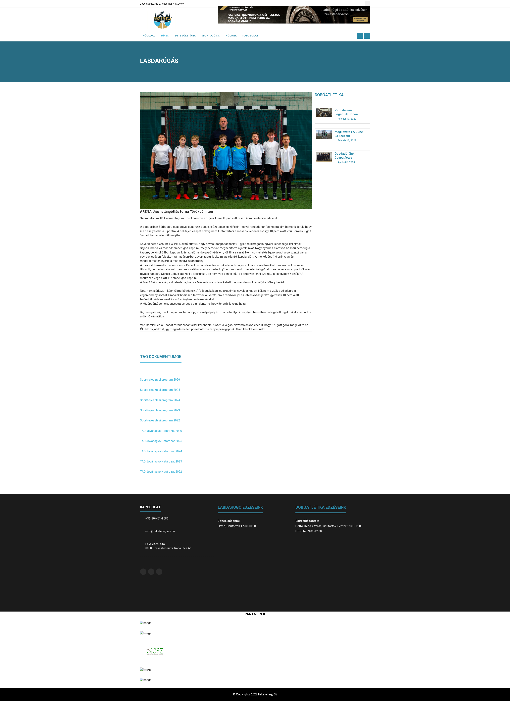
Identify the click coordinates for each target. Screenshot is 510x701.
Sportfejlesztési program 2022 (160, 420)
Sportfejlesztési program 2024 (160, 400)
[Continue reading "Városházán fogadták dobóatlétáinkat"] (324, 112)
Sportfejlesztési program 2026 (160, 379)
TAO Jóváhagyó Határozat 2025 (161, 441)
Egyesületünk (185, 35)
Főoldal (149, 35)
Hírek (165, 35)
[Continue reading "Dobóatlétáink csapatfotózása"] (324, 156)
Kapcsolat (250, 35)
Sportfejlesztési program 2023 (160, 410)
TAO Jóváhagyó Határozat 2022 (161, 471)
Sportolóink (210, 35)
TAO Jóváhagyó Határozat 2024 (161, 451)
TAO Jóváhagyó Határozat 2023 (161, 461)
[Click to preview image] (226, 150)
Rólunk (231, 35)
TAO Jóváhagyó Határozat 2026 (161, 431)
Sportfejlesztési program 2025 (160, 390)
